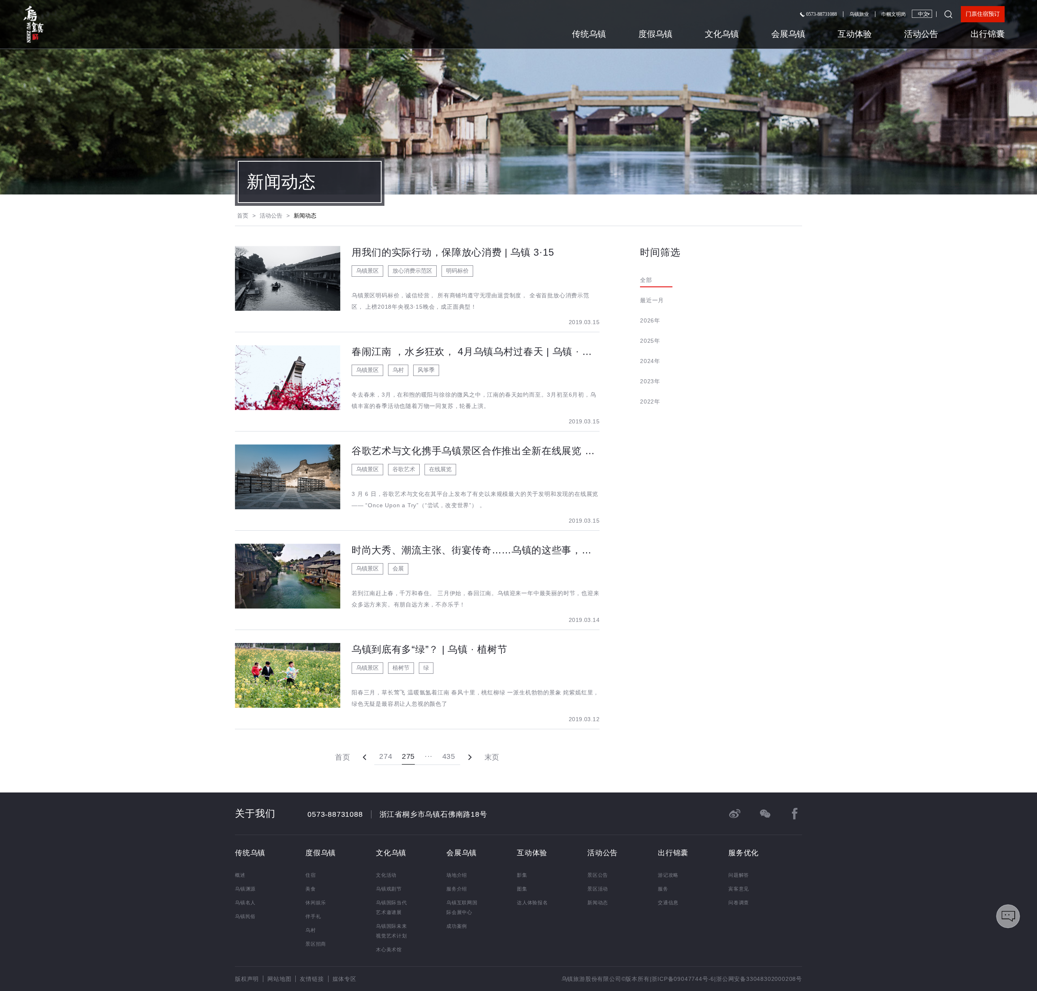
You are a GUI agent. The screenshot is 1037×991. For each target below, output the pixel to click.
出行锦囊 (988, 34)
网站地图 (279, 979)
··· (429, 756)
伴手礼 (313, 916)
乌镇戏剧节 (389, 889)
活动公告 (921, 34)
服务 (663, 889)
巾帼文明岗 (893, 14)
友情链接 (312, 979)
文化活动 (386, 875)
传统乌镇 (589, 34)
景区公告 (597, 875)
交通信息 (668, 903)
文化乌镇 (722, 34)
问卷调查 (738, 903)
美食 (310, 889)
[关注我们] (764, 813)
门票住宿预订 (983, 14)
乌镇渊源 (245, 889)
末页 (491, 757)
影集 (522, 875)
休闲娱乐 (315, 903)
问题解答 (738, 875)
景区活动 (597, 889)
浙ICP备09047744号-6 (682, 979)
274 (385, 756)
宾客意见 (738, 889)
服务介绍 (456, 889)
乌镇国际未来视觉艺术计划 (391, 931)
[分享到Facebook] (794, 813)
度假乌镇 (655, 34)
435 (448, 756)
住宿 (310, 875)
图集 (522, 889)
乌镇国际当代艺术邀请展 (391, 907)
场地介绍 (456, 875)
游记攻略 (668, 875)
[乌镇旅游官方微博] (735, 813)
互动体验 (855, 34)
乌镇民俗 (245, 916)
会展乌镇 (788, 34)
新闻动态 (597, 903)
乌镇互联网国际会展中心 (462, 907)
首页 (242, 215)
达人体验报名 (532, 903)
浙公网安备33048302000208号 (759, 979)
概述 (240, 875)
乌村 (310, 930)
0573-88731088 (821, 14)
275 (408, 756)
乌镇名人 (245, 903)
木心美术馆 (389, 950)
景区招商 (315, 944)
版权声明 (247, 979)
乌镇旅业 (859, 14)
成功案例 (456, 926)
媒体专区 (344, 979)
